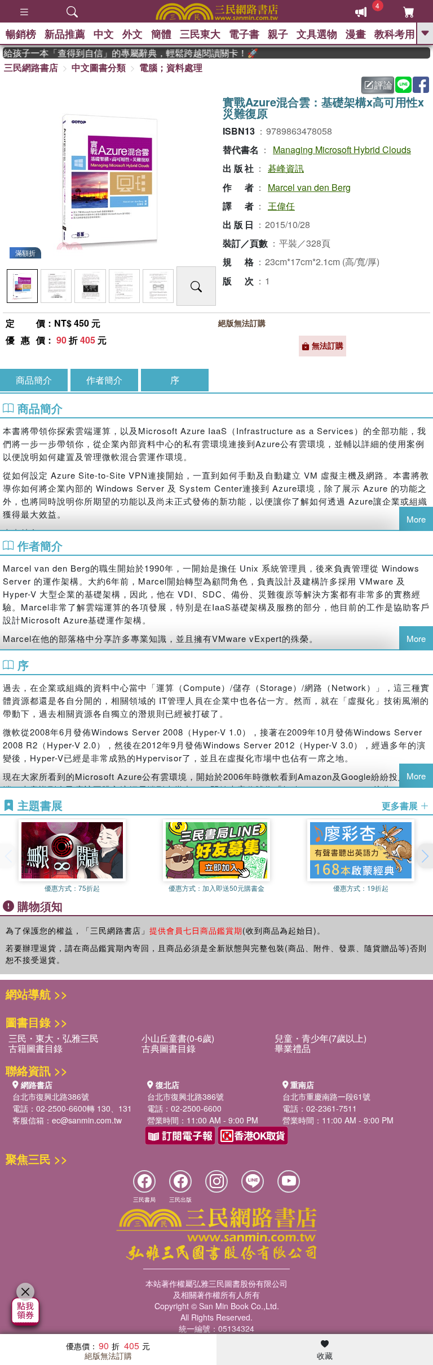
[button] (424, 856)
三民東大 (200, 33)
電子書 (244, 33)
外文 (132, 33)
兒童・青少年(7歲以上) (320, 1038)
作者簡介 (104, 379)
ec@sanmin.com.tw (87, 1120)
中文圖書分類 (99, 67)
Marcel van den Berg (309, 187)
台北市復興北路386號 (50, 1096)
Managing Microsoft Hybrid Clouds (342, 149)
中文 (104, 33)
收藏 (325, 1355)
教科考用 (394, 33)
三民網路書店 (31, 67)
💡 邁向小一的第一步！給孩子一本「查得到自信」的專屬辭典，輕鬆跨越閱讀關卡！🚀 (122, 53)
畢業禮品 (293, 1048)
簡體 (161, 33)
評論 (383, 84)
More (416, 519)
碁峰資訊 (286, 168)
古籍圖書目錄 (35, 1048)
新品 (65, 33)
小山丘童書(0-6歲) (178, 1038)
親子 (278, 33)
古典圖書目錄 (169, 1048)
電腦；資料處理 (170, 67)
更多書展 (401, 805)
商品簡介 (34, 379)
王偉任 (281, 205)
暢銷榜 (21, 33)
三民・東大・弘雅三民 (53, 1038)
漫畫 (356, 33)
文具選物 (317, 33)
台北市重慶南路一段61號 (326, 1096)
